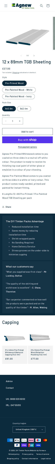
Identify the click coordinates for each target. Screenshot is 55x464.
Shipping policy (13, 458)
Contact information (30, 458)
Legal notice (46, 458)
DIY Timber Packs (23, 450)
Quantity (6, 115)
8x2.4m (24, 108)
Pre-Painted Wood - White (19, 90)
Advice (9, 381)
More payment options (27, 147)
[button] (6, 5)
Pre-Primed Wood (14, 83)
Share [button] (8, 207)
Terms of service (42, 454)
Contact (10, 388)
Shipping (15, 72)
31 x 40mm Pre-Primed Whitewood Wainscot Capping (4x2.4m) (14, 352)
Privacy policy (27, 454)
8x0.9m (9, 108)
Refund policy (14, 454)
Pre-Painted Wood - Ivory (18, 96)
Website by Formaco (38, 450)
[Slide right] (34, 55)
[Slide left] (21, 55)
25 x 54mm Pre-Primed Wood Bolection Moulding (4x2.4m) (40, 352)
